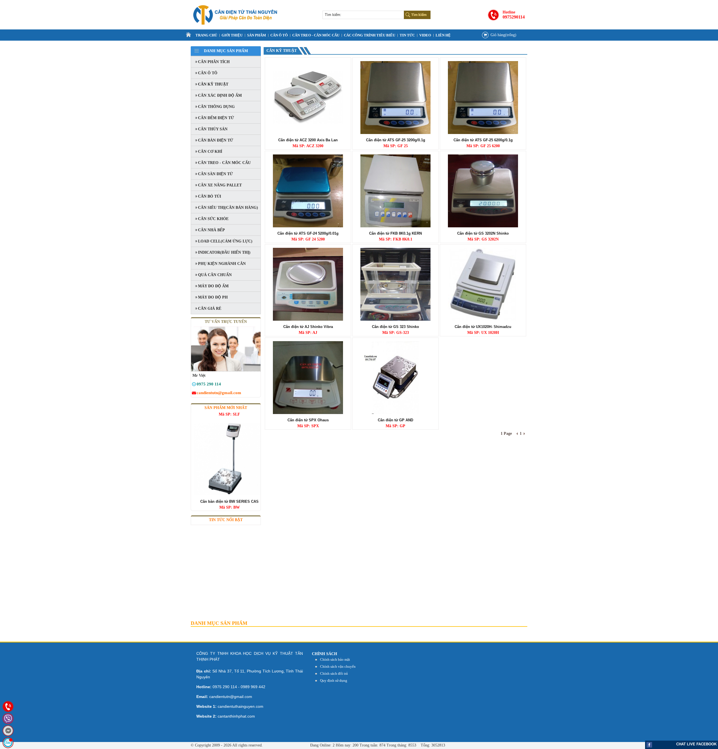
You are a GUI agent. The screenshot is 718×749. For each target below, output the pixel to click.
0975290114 (514, 17)
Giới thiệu (232, 35)
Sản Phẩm (256, 35)
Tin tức (407, 35)
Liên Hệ (443, 35)
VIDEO (425, 35)
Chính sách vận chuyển (338, 666)
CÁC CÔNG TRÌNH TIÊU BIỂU (369, 35)
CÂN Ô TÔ (279, 35)
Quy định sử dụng (333, 680)
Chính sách (324, 654)
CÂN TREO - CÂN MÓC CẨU (315, 35)
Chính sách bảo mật (335, 659)
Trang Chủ (206, 35)
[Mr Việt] (194, 385)
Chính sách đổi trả (334, 673)
